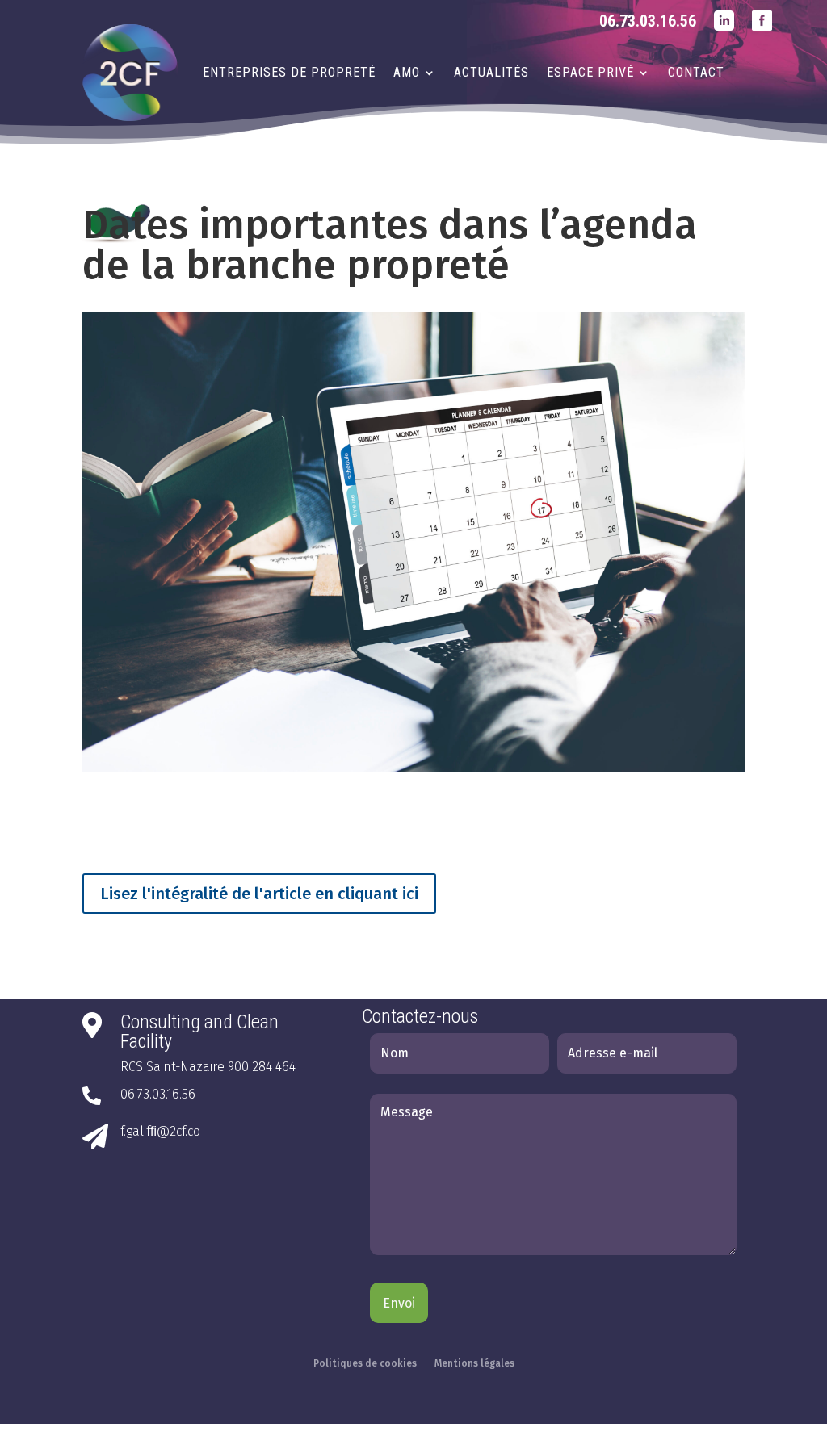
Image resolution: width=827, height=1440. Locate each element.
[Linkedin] (724, 32)
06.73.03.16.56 (647, 21)
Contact (696, 72)
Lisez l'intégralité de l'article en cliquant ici (259, 893)
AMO (406, 72)
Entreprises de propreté (289, 72)
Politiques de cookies (365, 1363)
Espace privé (590, 72)
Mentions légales (474, 1363)
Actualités (491, 72)
